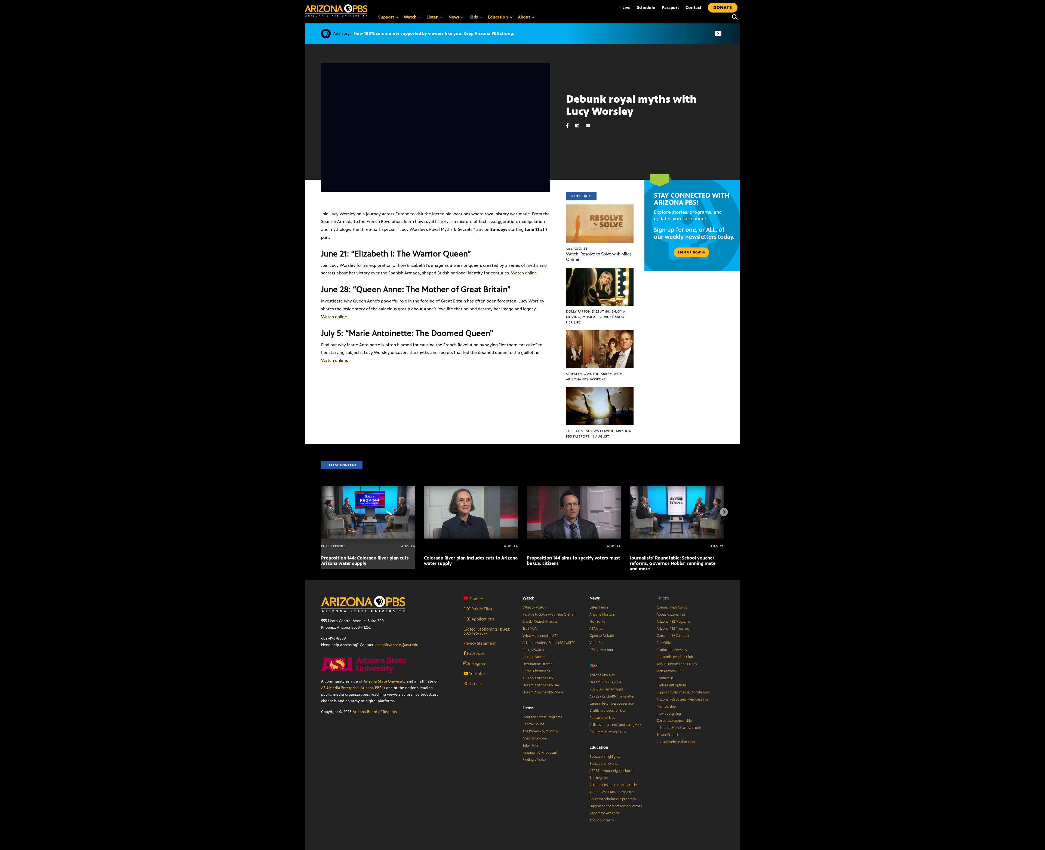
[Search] (733, 17)
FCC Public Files (477, 608)
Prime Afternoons (536, 671)
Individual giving (669, 713)
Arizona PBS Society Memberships (682, 699)
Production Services (672, 650)
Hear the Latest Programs (542, 717)
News (594, 598)
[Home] (336, 10)
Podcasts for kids (602, 718)
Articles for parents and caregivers (615, 725)
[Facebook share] (570, 125)
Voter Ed (596, 643)
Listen (528, 707)
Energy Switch (533, 650)
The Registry (598, 778)
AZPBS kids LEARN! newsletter (612, 696)
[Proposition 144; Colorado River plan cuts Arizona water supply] (368, 488)
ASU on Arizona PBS (537, 678)
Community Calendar (673, 636)
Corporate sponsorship (674, 720)
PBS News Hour (601, 650)
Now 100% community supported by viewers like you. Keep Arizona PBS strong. (434, 33)
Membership (666, 706)
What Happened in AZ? (540, 636)
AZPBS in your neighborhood (611, 771)
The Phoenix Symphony (540, 731)
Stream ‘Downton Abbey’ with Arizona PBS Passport (594, 376)
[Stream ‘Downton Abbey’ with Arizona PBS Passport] (600, 333)
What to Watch (534, 607)
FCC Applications (478, 619)
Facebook (475, 653)
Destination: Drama (537, 664)
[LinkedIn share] (580, 125)
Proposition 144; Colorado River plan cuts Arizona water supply (365, 560)
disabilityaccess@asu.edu (396, 645)
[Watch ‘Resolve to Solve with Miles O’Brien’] (600, 207)
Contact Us (665, 678)
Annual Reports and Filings (677, 664)
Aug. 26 (577, 248)
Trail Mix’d (529, 628)
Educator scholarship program (612, 799)
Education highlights (604, 756)
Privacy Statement (479, 643)
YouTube (476, 673)
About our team (601, 820)
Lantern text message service (611, 703)
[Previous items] (321, 512)
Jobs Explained (533, 657)
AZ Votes (596, 628)
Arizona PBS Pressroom (675, 628)
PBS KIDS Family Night (606, 689)
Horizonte (597, 621)
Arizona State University (384, 681)
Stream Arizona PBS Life (540, 685)
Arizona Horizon (602, 614)
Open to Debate (601, 636)
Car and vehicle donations (676, 742)
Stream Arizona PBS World (542, 692)
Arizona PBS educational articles (613, 785)
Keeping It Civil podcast (539, 752)
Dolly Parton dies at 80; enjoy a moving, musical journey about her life (596, 317)
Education (598, 747)
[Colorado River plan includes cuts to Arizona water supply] (471, 488)
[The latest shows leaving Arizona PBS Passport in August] (600, 390)
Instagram (476, 663)
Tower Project (667, 735)
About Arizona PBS (671, 614)
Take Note (530, 745)
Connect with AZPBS (672, 607)
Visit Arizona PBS (669, 671)
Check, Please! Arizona (539, 621)
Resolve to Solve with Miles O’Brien (548, 614)
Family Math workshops (607, 732)
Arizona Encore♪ (535, 738)
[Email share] (590, 125)
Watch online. (524, 273)
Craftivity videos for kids (607, 710)
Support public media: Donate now (683, 692)
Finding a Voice (534, 759)
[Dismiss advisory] (718, 33)
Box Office (664, 643)
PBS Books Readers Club (675, 657)
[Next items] (724, 512)
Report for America (604, 813)
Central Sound (533, 724)
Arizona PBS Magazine (673, 621)
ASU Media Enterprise (340, 688)
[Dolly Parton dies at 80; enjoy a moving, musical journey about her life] (600, 270)
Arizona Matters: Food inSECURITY (548, 643)
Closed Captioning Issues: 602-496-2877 (486, 631)
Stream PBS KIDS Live (605, 682)
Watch (528, 598)
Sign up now (690, 252)
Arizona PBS (371, 688)
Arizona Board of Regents (375, 712)
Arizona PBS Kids (601, 675)
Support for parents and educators (615, 806)
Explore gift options (671, 685)
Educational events (603, 764)
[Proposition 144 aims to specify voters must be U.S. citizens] (574, 488)
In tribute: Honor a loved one (679, 728)
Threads (474, 683)
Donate (476, 598)
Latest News (598, 607)
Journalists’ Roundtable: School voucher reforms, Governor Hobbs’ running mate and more (672, 563)
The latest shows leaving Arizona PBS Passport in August (598, 433)
